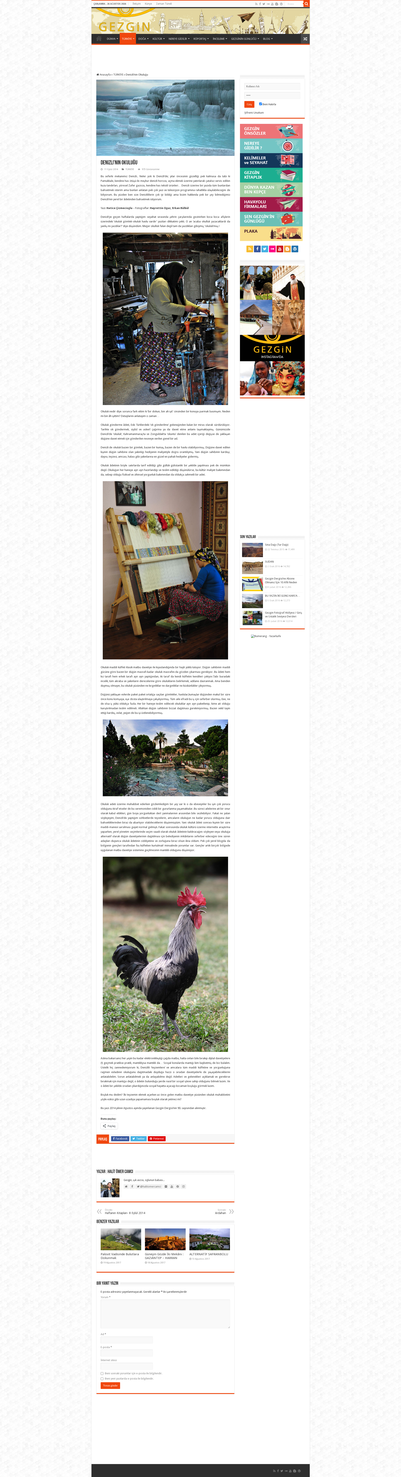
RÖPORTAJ (200, 38)
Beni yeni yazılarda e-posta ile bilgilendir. (129, 1378)
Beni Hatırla (269, 104)
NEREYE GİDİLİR (178, 38)
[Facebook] (260, 3)
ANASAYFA (99, 38)
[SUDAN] (252, 567)
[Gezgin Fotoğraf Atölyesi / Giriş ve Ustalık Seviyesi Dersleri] (252, 618)
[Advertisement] (200, 59)
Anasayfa (105, 74)
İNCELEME (219, 38)
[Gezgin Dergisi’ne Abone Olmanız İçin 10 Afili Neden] (252, 584)
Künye (148, 3)
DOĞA (142, 38)
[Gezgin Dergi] (139, 20)
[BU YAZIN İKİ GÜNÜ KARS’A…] (252, 601)
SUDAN (269, 561)
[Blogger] (277, 3)
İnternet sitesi (109, 1360)
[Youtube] (272, 3)
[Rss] (256, 3)
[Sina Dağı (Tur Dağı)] (252, 550)
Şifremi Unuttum (254, 112)
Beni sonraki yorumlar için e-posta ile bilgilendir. (133, 1373)
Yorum (105, 1297)
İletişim (137, 3)
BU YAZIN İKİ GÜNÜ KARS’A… (282, 595)
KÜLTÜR (157, 38)
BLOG (266, 38)
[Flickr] (268, 3)
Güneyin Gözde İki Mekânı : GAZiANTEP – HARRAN (164, 1256)
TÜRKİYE (127, 38)
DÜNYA (111, 38)
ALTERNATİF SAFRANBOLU (208, 1254)
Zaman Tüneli (164, 3)
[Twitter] (264, 3)
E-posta (106, 1347)
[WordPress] (281, 3)
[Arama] (306, 4)
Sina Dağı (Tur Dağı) (276, 544)
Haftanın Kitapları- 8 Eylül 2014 (125, 1212)
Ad (103, 1334)
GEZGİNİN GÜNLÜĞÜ (243, 38)
